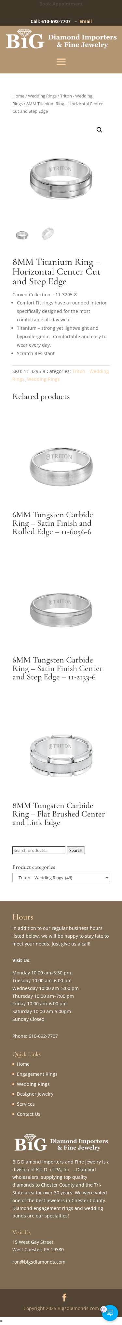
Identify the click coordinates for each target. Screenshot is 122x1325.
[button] (99, 130)
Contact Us (28, 1114)
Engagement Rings (37, 1074)
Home (18, 96)
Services (26, 1104)
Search (75, 850)
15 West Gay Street (32, 1242)
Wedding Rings (42, 96)
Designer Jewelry (35, 1094)
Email (85, 21)
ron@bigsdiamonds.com (38, 1262)
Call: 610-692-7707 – (55, 21)
